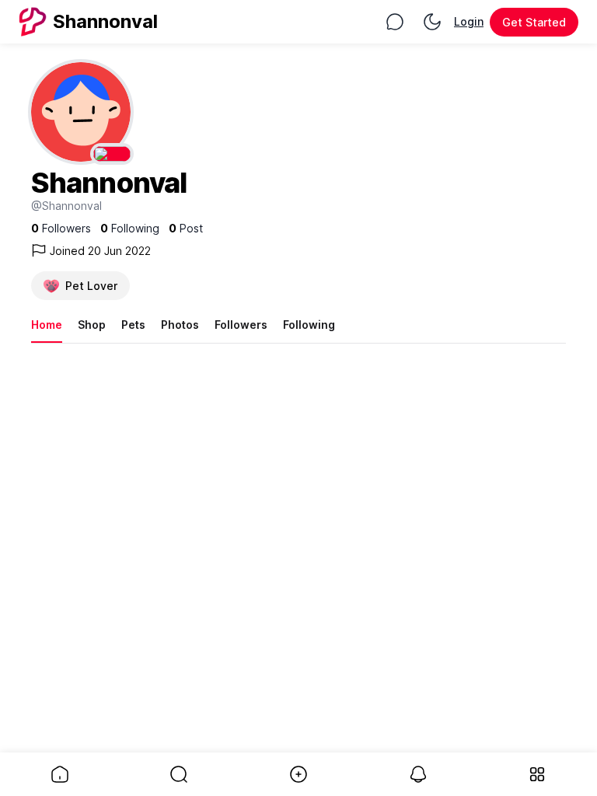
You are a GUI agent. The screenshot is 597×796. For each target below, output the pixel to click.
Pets (133, 324)
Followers (241, 324)
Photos (180, 324)
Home (46, 324)
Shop (92, 324)
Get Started (534, 22)
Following (309, 324)
